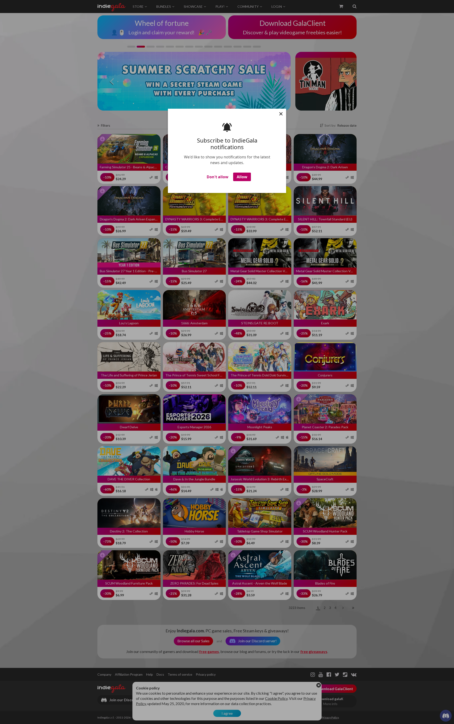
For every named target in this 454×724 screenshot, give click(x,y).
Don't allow (217, 176)
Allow (242, 176)
